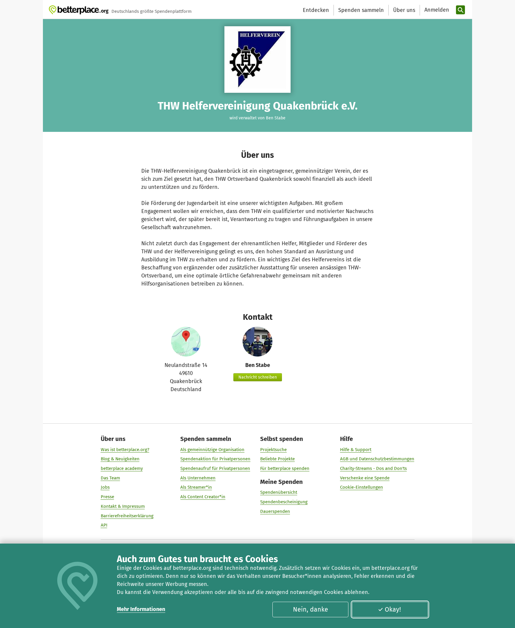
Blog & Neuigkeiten (120, 459)
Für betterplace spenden (284, 468)
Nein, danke (310, 609)
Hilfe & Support (355, 449)
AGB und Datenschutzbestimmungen (377, 459)
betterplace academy (122, 468)
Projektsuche (273, 449)
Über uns (404, 10)
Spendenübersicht (278, 492)
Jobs (105, 487)
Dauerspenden (275, 511)
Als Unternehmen (197, 478)
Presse (107, 496)
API (104, 525)
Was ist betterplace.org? (125, 449)
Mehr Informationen (141, 609)
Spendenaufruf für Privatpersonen (215, 468)
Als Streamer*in (196, 487)
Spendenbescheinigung (284, 501)
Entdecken (316, 10)
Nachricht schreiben (257, 377)
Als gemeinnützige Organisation (212, 449)
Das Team (110, 478)
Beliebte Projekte (277, 459)
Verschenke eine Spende (365, 478)
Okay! (393, 609)
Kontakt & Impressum (123, 506)
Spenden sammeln (361, 10)
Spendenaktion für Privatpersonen (215, 459)
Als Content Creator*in (202, 496)
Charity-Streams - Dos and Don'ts (373, 468)
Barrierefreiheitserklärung (127, 516)
